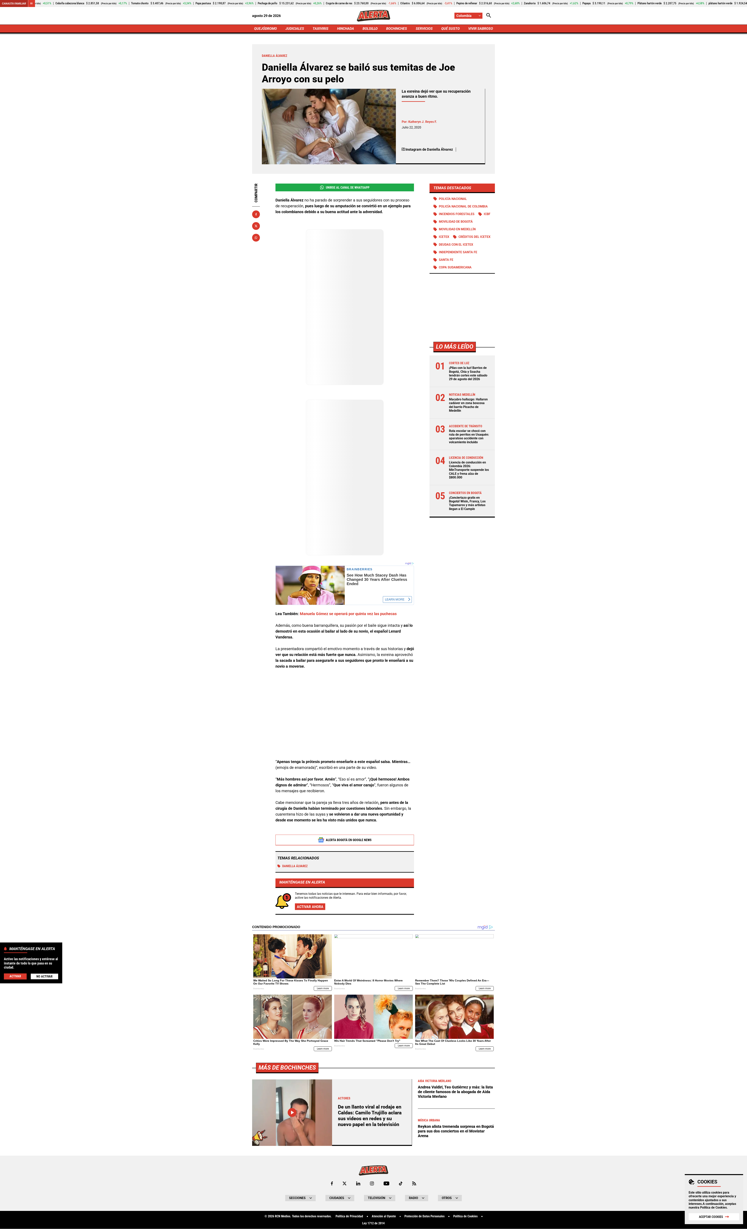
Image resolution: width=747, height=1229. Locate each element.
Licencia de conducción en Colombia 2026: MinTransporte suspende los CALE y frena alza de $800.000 (469, 470)
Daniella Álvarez (295, 866)
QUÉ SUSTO (450, 28)
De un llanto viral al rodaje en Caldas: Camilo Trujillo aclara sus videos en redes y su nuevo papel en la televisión (370, 1115)
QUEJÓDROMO (265, 28)
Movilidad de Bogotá (456, 222)
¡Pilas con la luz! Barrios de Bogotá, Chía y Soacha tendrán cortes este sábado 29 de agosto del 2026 (468, 373)
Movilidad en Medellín (457, 229)
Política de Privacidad (349, 1216)
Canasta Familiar (14, 3)
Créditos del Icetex (474, 237)
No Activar (44, 976)
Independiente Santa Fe (458, 252)
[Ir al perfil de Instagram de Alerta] (372, 1183)
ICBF (487, 214)
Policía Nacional (453, 199)
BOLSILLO (370, 28)
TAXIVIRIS (320, 28)
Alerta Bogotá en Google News (349, 840)
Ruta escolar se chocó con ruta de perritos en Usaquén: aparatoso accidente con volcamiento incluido (469, 436)
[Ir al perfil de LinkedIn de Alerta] (358, 1183)
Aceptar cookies (711, 1217)
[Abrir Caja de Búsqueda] (488, 16)
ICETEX (444, 237)
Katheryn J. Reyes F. (422, 122)
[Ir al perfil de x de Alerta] (344, 1183)
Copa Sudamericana (455, 267)
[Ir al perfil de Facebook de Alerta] (332, 1183)
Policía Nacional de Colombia (463, 206)
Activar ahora (310, 906)
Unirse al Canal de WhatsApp (347, 187)
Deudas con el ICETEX (456, 244)
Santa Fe (446, 260)
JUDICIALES (294, 28)
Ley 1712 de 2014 (373, 1223)
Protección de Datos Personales (424, 1216)
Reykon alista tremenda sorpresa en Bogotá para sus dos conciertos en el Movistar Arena (456, 1131)
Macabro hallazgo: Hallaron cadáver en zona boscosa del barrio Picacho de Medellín (468, 405)
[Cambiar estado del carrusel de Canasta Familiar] (31, 3)
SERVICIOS (424, 28)
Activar (15, 976)
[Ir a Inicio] (373, 16)
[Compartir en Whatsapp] (256, 238)
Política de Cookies (713, 1207)
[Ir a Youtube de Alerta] (386, 1183)
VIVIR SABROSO (480, 28)
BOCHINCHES (396, 28)
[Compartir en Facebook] (256, 214)
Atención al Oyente (384, 1216)
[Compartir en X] (256, 226)
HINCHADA (345, 28)
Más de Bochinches (287, 1067)
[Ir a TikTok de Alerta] (400, 1183)
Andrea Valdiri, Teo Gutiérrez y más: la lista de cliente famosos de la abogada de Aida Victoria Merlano (455, 1092)
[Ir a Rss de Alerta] (414, 1183)
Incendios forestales (456, 214)
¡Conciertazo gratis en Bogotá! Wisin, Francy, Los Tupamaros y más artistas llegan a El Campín (467, 503)
